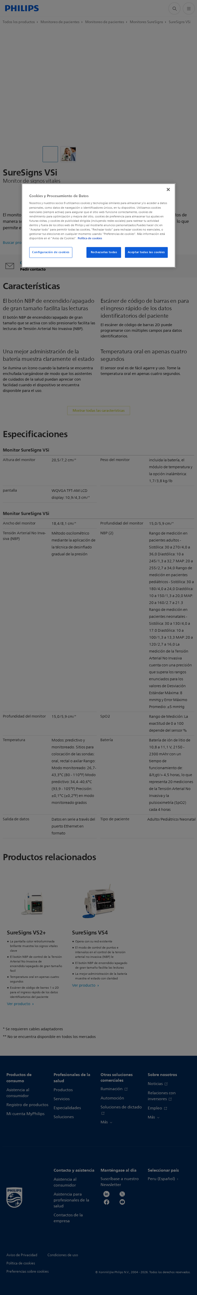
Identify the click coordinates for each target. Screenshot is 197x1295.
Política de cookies (90, 238)
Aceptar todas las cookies (146, 252)
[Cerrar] (168, 189)
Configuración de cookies (51, 252)
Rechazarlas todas (104, 252)
